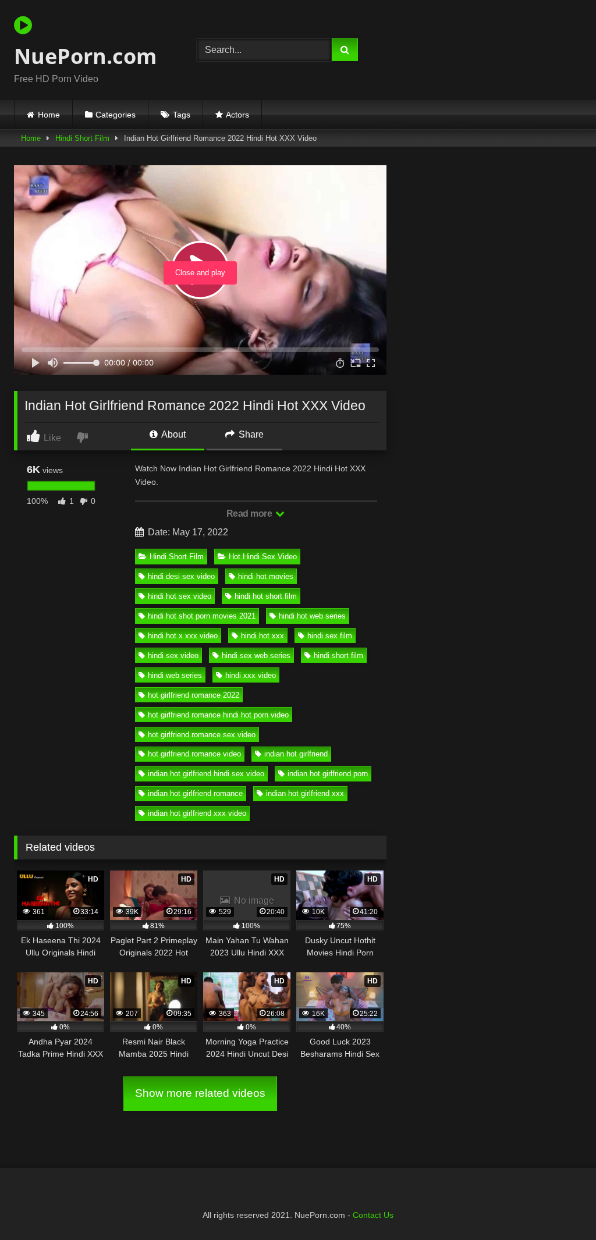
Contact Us (373, 1215)
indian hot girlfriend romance (195, 793)
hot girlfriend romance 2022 (193, 695)
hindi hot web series (312, 616)
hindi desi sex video (181, 576)
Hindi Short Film (82, 138)
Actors (237, 114)
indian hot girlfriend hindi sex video (206, 773)
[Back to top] (560, 1205)
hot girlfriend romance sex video (202, 734)
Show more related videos (200, 1093)
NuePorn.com (85, 56)
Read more (250, 513)
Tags (181, 114)
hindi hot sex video (179, 596)
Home (49, 114)
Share (250, 434)
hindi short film (338, 655)
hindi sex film (329, 635)
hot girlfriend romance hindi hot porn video (218, 714)
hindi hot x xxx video (183, 635)
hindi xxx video (250, 675)
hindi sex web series (256, 655)
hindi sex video (173, 655)
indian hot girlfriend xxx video (197, 813)
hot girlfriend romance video (194, 753)
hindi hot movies (265, 576)
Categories (115, 114)
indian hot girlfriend (296, 753)
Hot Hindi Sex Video (263, 556)
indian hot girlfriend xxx (305, 793)
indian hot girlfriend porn (328, 773)
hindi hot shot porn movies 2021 (202, 616)
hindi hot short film (266, 596)
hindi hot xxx (262, 635)
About (172, 434)
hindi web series (175, 675)
